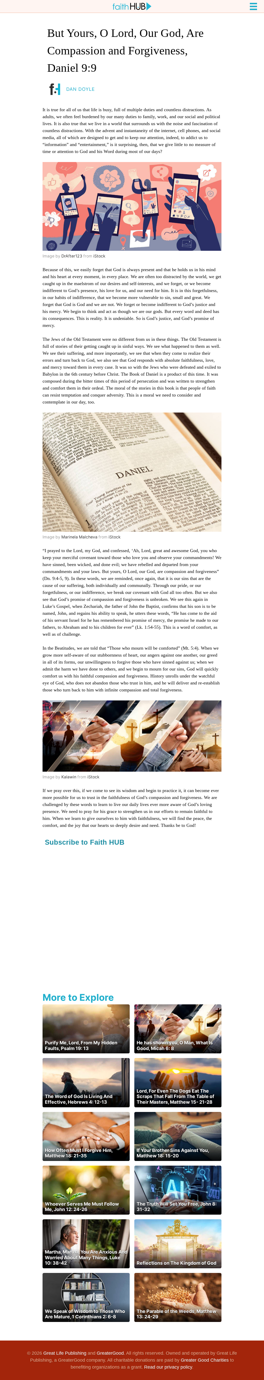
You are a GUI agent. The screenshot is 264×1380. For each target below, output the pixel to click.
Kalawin (68, 776)
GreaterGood (110, 1353)
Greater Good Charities (205, 1360)
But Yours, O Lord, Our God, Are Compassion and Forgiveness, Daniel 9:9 (125, 50)
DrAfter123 (71, 256)
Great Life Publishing (64, 1353)
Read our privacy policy (168, 1367)
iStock (99, 256)
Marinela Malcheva (79, 537)
